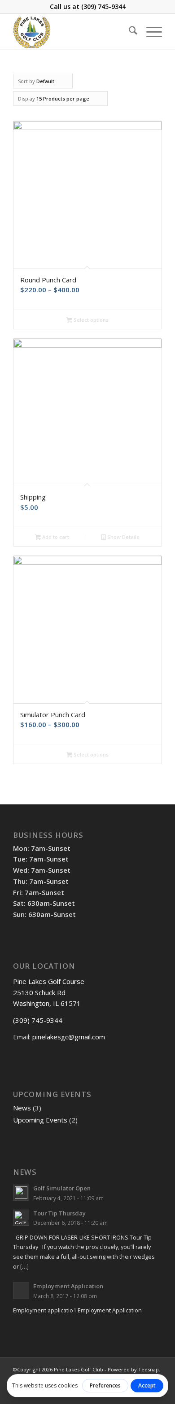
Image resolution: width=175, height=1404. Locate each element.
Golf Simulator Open (62, 1188)
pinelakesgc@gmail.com (68, 1036)
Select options (90, 319)
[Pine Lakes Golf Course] (72, 32)
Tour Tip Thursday (59, 1213)
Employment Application (68, 1286)
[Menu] (149, 32)
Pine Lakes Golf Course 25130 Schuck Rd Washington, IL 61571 (48, 992)
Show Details (122, 537)
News (22, 1107)
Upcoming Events (40, 1119)
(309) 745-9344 (103, 6)
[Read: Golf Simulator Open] (21, 1193)
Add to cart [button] (55, 537)
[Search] (128, 32)
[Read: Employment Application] (21, 1290)
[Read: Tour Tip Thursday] (21, 1218)
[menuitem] (128, 32)
